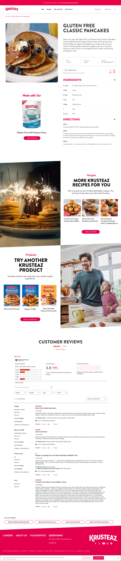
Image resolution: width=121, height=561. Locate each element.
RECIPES (8, 16)
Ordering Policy (40, 551)
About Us (107, 9)
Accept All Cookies (98, 558)
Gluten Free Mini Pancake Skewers (99, 522)
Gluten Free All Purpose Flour (32, 132)
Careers (8, 535)
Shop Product (32, 138)
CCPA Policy (31, 551)
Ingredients (89, 80)
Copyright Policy (79, 551)
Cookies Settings (87, 558)
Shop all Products (30, 319)
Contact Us (98, 9)
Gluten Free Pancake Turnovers (47, 522)
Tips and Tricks (58, 9)
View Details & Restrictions (70, 3)
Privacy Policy (23, 551)
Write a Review (60, 349)
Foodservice (38, 535)
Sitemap (87, 551)
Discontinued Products (60, 551)
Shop (42, 9)
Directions (89, 119)
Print (114, 72)
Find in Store (69, 9)
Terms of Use (70, 551)
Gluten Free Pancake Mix (73, 522)
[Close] (118, 558)
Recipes (49, 9)
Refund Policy (49, 551)
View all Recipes (90, 232)
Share (110, 72)
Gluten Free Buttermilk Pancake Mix (18, 522)
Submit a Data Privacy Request (10, 551)
